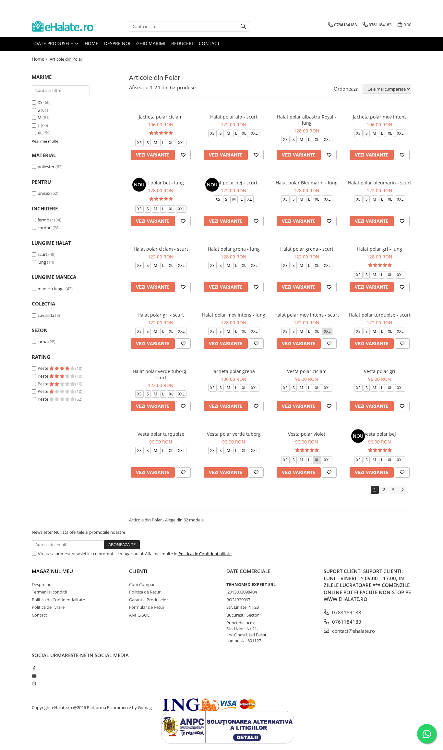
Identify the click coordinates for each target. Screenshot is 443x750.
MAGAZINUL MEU (52, 571)
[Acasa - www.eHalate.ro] (64, 26)
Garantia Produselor (148, 600)
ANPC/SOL (139, 615)
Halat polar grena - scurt (306, 249)
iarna (42, 341)
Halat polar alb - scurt (233, 117)
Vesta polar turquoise (161, 434)
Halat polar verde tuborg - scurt (161, 374)
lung (42, 262)
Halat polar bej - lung (161, 183)
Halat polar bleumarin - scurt (379, 183)
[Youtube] (34, 676)
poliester (46, 166)
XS (40, 102)
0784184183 (346, 612)
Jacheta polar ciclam (161, 117)
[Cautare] (243, 26)
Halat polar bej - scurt (233, 183)
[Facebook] (34, 668)
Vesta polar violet (306, 434)
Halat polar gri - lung (379, 249)
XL (40, 133)
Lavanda (46, 315)
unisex (44, 193)
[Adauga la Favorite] (183, 155)
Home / (40, 59)
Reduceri (182, 43)
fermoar (45, 220)
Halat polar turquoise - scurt (380, 315)
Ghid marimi (150, 43)
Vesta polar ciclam (307, 371)
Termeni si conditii (49, 592)
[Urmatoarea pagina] (402, 490)
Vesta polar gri (379, 371)
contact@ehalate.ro (353, 631)
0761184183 (346, 622)
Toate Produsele (53, 43)
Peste (43, 368)
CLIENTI (138, 571)
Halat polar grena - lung (234, 249)
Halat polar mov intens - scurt (306, 315)
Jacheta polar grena (233, 371)
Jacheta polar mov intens (380, 117)
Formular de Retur (146, 607)
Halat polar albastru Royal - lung (306, 120)
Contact (209, 43)
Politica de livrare (48, 607)
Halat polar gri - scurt (161, 315)
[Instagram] (34, 683)
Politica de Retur (145, 592)
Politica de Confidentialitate (205, 553)
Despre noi (117, 43)
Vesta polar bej (380, 434)
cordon (45, 228)
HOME (91, 43)
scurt (42, 254)
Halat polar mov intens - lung (233, 315)
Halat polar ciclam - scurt (161, 249)
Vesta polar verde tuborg (234, 434)
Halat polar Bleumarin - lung (307, 183)
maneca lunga (51, 289)
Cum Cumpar (142, 584)
